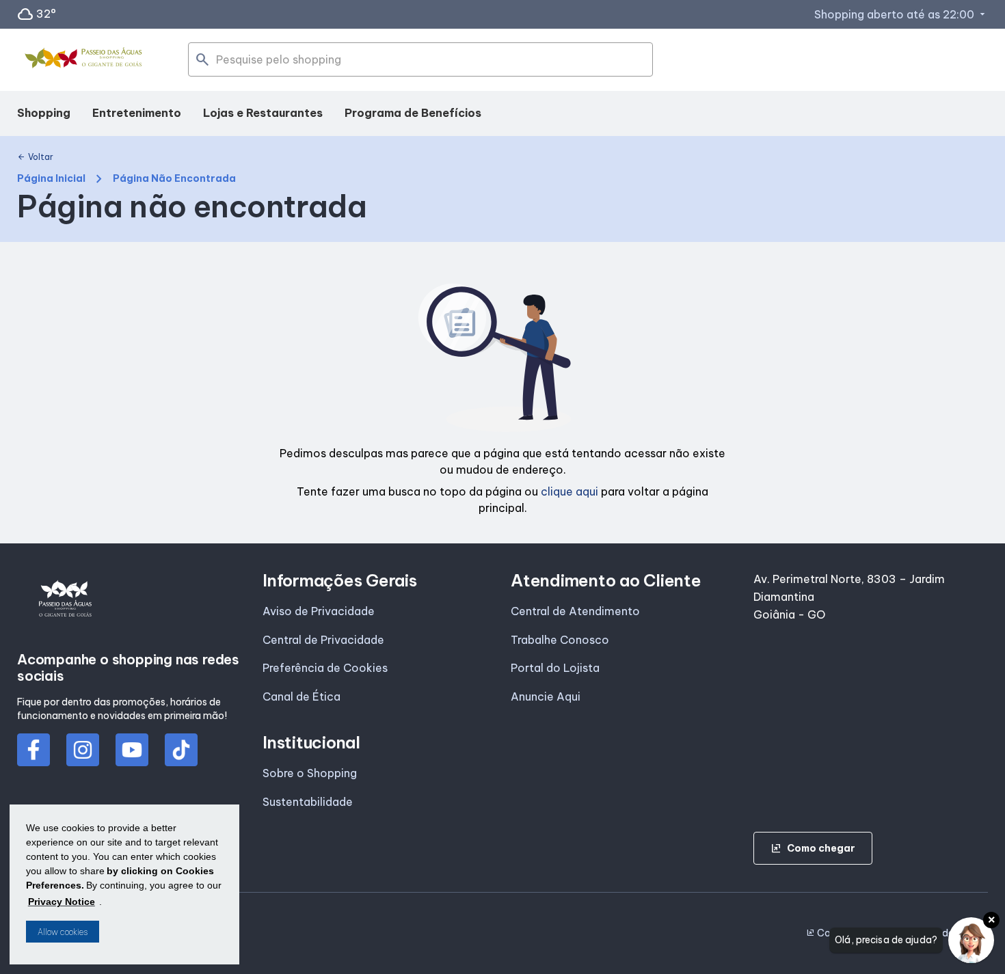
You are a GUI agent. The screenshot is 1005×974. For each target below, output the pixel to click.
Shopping (43, 113)
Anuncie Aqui (545, 696)
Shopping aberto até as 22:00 (901, 14)
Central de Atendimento (575, 611)
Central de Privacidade (323, 640)
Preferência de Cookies (325, 668)
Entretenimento (136, 113)
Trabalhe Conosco (560, 640)
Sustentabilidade (308, 802)
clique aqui (569, 491)
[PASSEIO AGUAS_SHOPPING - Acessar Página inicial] (85, 60)
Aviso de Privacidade (319, 611)
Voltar (35, 157)
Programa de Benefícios (413, 113)
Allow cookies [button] (63, 932)
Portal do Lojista (555, 668)
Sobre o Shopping (310, 773)
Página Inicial (51, 179)
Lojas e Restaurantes (263, 113)
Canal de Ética (301, 696)
